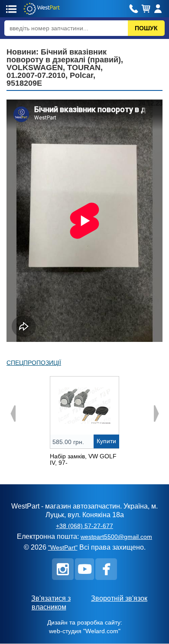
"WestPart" (63, 547)
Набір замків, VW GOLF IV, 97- (83, 459)
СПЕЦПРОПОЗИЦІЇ (33, 362)
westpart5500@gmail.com (116, 536)
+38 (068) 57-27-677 (84, 525)
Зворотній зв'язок (119, 598)
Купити (106, 441)
